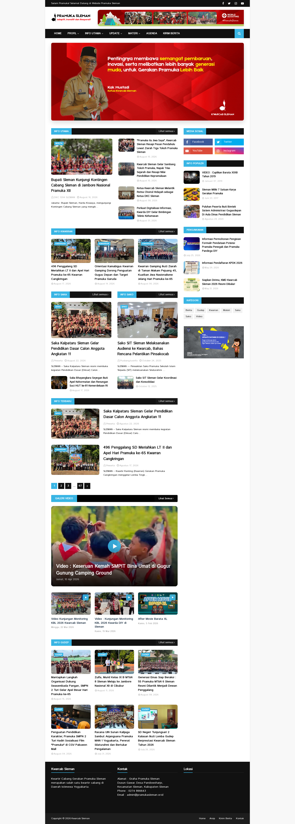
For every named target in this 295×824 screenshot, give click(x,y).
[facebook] (223, 3)
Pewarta (110, 423)
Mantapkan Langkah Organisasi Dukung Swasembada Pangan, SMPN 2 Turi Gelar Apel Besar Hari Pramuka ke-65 (69, 685)
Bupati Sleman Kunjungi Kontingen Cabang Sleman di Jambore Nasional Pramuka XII (80, 185)
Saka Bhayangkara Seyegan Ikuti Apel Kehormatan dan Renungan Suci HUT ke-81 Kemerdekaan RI (89, 382)
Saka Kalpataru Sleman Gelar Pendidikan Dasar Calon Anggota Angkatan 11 (78, 349)
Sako (188, 316)
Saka (237, 310)
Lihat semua (166, 131)
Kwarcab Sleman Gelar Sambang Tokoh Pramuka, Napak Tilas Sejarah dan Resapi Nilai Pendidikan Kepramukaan (156, 170)
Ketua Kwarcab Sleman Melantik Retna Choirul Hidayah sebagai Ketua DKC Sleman (155, 192)
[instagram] (236, 3)
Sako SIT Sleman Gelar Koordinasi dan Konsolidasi (156, 380)
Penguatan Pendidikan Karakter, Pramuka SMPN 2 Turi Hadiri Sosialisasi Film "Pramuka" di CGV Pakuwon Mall (69, 740)
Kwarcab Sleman (80, 818)
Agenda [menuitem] (151, 33)
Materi (226, 310)
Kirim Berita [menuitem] (171, 33)
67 (80, 486)
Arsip (212, 818)
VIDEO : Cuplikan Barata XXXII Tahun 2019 (220, 175)
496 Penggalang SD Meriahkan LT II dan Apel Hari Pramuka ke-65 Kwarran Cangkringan (70, 272)
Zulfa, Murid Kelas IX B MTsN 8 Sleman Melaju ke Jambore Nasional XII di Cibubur (113, 681)
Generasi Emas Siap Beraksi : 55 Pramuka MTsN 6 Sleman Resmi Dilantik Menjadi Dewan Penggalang (157, 683)
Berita (189, 310)
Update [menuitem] (114, 33)
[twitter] (229, 3)
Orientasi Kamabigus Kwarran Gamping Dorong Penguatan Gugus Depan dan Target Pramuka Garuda (114, 272)
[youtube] (242, 3)
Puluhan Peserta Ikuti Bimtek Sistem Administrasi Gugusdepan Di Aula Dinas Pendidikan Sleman (221, 211)
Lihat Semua (165, 498)
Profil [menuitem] (72, 33)
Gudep (200, 310)
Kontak (240, 818)
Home (202, 818)
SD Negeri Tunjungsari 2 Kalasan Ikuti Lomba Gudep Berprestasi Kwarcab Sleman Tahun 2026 (156, 738)
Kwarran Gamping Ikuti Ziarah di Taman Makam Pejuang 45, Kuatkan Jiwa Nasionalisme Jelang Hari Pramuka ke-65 (157, 272)
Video (199, 316)
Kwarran (213, 310)
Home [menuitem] (58, 33)
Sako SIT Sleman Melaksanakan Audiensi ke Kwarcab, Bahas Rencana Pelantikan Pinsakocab (143, 349)
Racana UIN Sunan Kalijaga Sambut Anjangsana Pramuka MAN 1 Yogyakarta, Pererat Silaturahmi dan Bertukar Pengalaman (114, 740)
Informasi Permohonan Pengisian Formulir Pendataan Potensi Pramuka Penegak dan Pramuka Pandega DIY (221, 245)
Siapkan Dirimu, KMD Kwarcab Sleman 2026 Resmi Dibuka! (219, 282)
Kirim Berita (225, 818)
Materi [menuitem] (133, 33)
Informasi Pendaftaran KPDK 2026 (222, 263)
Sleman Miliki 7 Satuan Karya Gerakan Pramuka (219, 192)
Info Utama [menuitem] (93, 33)
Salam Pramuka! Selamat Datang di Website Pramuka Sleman (85, 3)
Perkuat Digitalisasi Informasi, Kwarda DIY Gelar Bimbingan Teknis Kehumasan (154, 212)
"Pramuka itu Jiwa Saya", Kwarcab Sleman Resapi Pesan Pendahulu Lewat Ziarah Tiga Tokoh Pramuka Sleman (157, 146)
